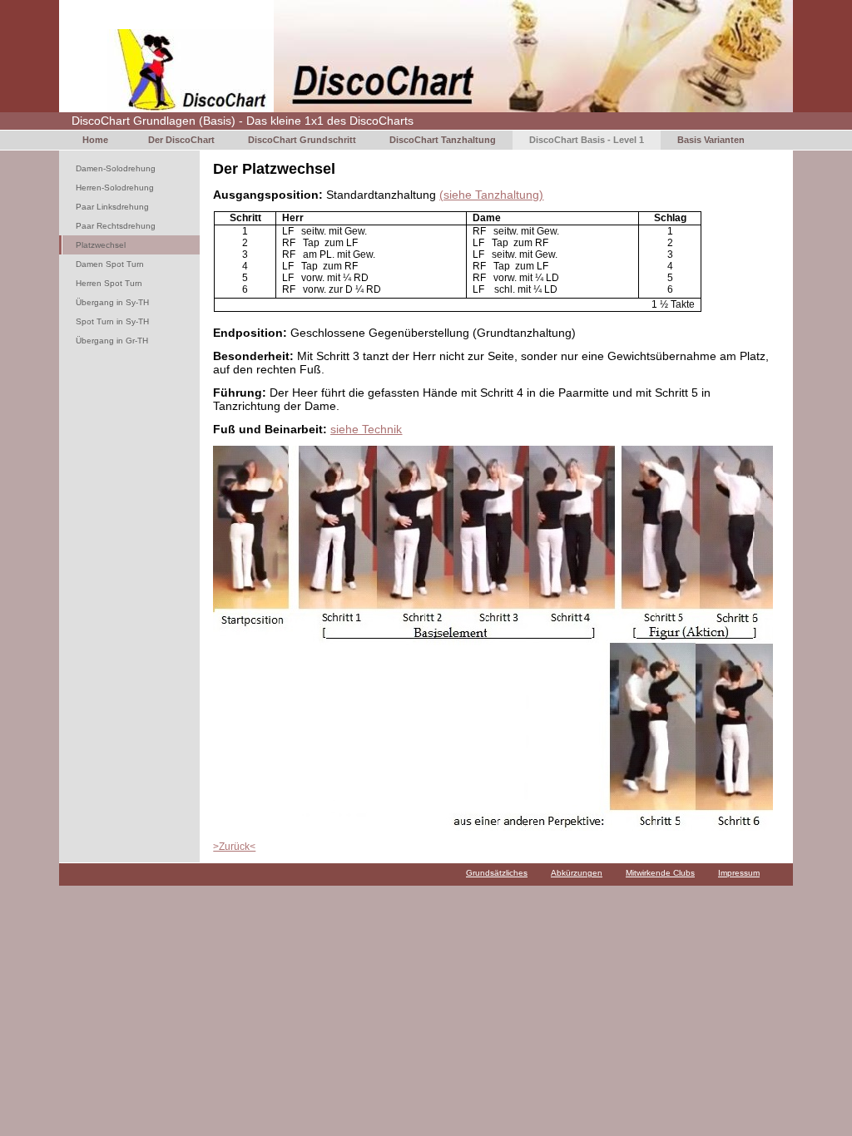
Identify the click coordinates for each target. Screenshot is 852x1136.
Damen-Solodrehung (116, 168)
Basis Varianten (711, 140)
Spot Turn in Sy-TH (112, 321)
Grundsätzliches (497, 872)
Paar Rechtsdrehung (116, 225)
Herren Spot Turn (109, 283)
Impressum (739, 872)
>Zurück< (234, 846)
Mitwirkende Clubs (660, 872)
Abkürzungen (576, 872)
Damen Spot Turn (110, 264)
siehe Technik (366, 429)
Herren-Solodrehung (115, 187)
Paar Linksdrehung (112, 206)
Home (95, 140)
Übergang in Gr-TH (112, 340)
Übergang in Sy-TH (112, 302)
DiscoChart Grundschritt (302, 140)
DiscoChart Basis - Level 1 (586, 140)
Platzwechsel (101, 244)
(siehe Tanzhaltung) (491, 194)
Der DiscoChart (181, 140)
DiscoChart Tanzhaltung (442, 140)
